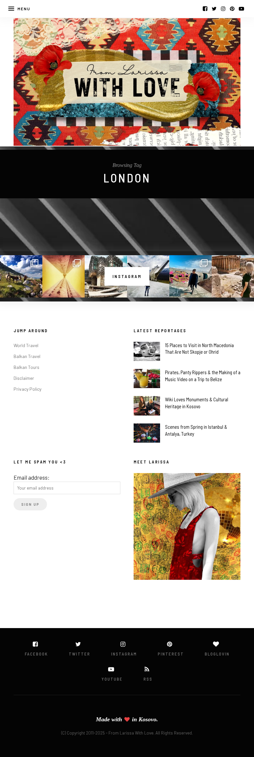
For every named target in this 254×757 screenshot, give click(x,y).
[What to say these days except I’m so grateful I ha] (63, 276)
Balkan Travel (27, 356)
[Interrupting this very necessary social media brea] (233, 276)
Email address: (32, 477)
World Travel (26, 345)
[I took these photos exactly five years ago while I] (21, 276)
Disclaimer (24, 378)
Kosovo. (148, 719)
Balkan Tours (26, 367)
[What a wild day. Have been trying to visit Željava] (190, 276)
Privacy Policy (27, 389)
